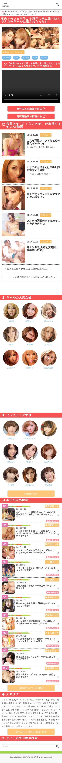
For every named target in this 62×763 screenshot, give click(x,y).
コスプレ (54, 710)
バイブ (45, 713)
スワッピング (26, 726)
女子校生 (38, 703)
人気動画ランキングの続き (31, 688)
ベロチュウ (24, 710)
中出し (32, 700)
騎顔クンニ (11, 726)
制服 (25, 703)
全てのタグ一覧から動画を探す (31, 731)
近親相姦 (40, 720)
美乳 (8, 710)
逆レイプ (45, 706)
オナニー (10, 706)
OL (40, 713)
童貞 (12, 723)
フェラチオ (6, 57)
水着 (17, 710)
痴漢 (55, 716)
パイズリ (19, 703)
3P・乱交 (25, 57)
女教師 (51, 713)
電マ (57, 703)
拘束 (31, 710)
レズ (3, 706)
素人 (6, 703)
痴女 (30, 713)
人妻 (44, 703)
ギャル (16, 57)
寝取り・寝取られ (41, 710)
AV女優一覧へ (31, 493)
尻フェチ (24, 713)
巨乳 (14, 700)
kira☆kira (44, 57)
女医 (18, 726)
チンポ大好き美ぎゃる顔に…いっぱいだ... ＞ (36, 277)
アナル (35, 713)
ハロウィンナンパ (22, 723)
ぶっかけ (13, 716)
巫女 (52, 723)
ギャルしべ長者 (43, 723)
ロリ (28, 716)
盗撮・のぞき (13, 713)
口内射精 (50, 703)
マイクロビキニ (37, 716)
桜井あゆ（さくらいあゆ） (13, 52)
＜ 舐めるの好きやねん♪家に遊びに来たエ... (25, 268)
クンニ (25, 700)
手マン (53, 700)
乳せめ (33, 723)
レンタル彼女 (10, 720)
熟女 (51, 706)
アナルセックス (23, 720)
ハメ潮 (33, 720)
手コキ (35, 57)
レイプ (56, 706)
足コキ (48, 720)
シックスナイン (21, 706)
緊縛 (53, 720)
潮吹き (11, 703)
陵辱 (3, 710)
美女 (38, 706)
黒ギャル (32, 706)
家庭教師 (22, 716)
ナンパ (30, 703)
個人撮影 (48, 716)
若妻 (12, 710)
